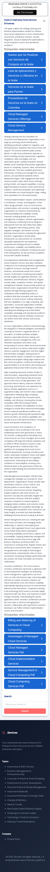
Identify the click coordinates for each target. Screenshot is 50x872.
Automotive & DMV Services (20, 766)
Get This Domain (25, 12)
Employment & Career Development (24, 782)
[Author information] (44, 21)
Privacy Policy (13, 839)
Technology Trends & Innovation (23, 817)
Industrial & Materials (17, 791)
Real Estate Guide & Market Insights (24, 808)
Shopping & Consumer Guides (21, 813)
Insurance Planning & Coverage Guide (25, 795)
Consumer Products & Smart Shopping (25, 778)
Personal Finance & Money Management (26, 787)
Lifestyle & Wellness (16, 800)
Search (25, 711)
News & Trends (14, 804)
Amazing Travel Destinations (21, 821)
